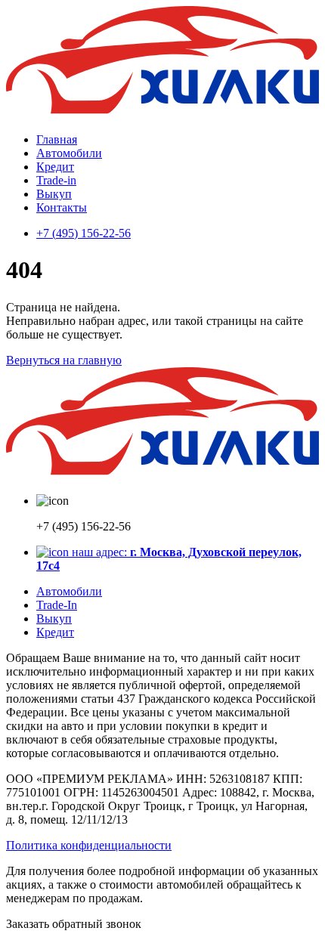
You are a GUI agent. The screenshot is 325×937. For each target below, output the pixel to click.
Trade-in (56, 180)
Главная (56, 139)
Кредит (55, 166)
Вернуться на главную (64, 360)
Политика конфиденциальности (89, 845)
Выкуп (54, 193)
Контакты (61, 207)
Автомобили (69, 153)
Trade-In (56, 604)
